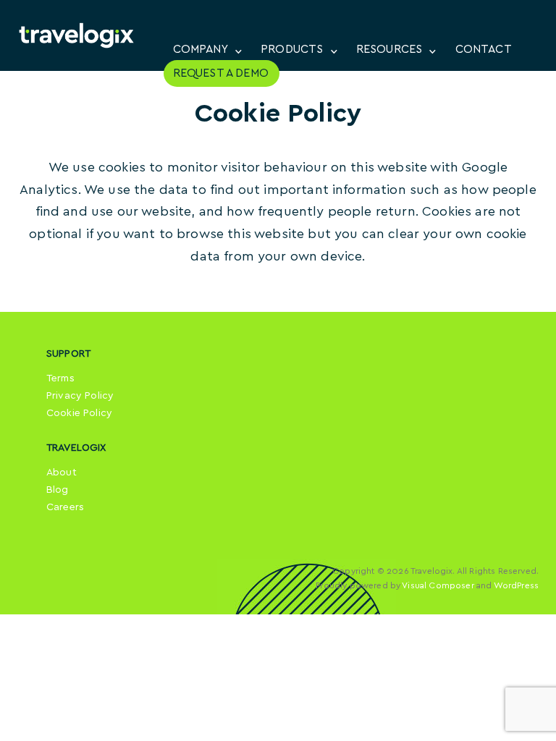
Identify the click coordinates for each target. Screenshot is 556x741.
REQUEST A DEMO (221, 73)
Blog (57, 490)
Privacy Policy (80, 396)
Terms (60, 378)
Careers (65, 507)
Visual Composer (437, 585)
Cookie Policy (79, 413)
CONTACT (483, 49)
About (61, 472)
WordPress (516, 585)
